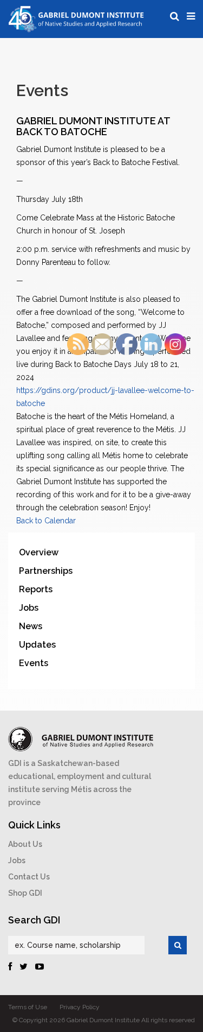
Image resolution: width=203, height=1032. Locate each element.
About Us (25, 844)
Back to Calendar (46, 520)
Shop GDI (25, 893)
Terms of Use (27, 1007)
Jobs (16, 860)
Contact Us (29, 876)
